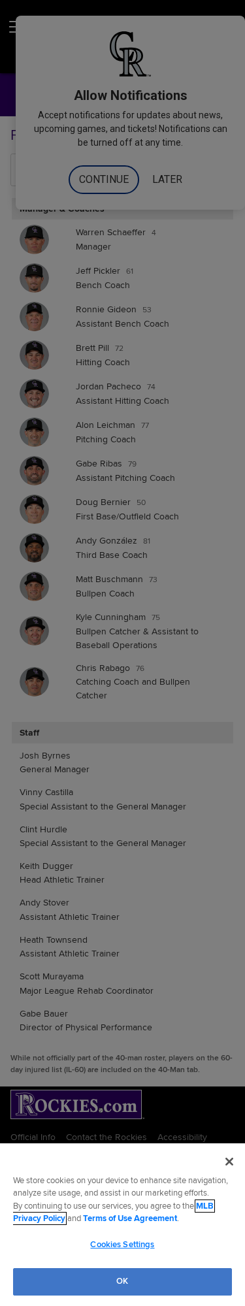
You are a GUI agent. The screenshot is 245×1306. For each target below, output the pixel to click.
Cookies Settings (122, 1244)
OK (122, 1281)
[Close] (229, 1161)
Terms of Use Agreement (130, 1218)
